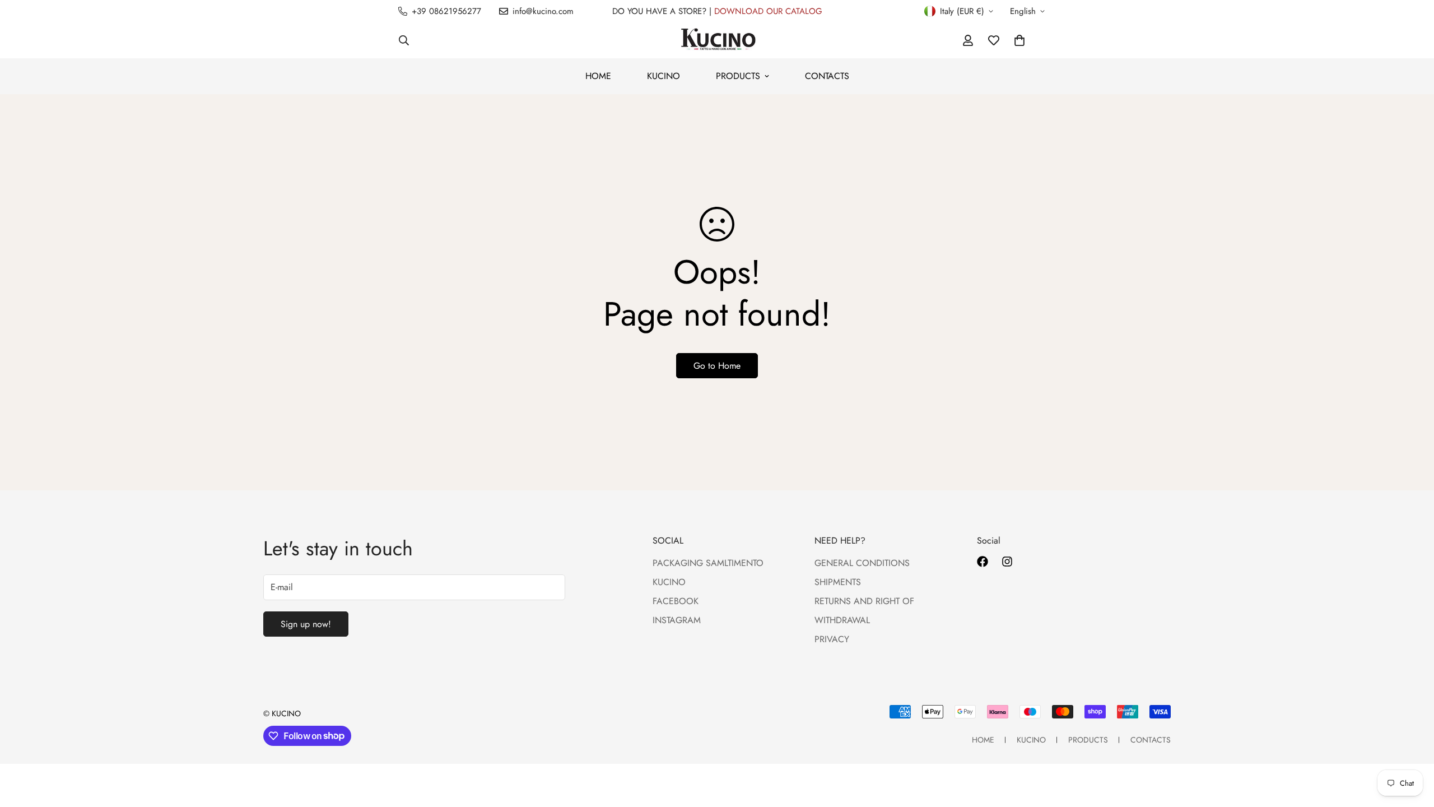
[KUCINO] (717, 40)
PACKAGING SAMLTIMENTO (708, 562)
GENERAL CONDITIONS (862, 562)
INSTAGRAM (677, 620)
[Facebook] (982, 561)
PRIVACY (831, 639)
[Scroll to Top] (1412, 746)
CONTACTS (827, 75)
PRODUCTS (738, 75)
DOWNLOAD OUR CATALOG (768, 11)
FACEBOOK (676, 601)
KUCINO (663, 75)
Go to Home (717, 365)
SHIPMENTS (837, 582)
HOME (598, 75)
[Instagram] (1007, 561)
